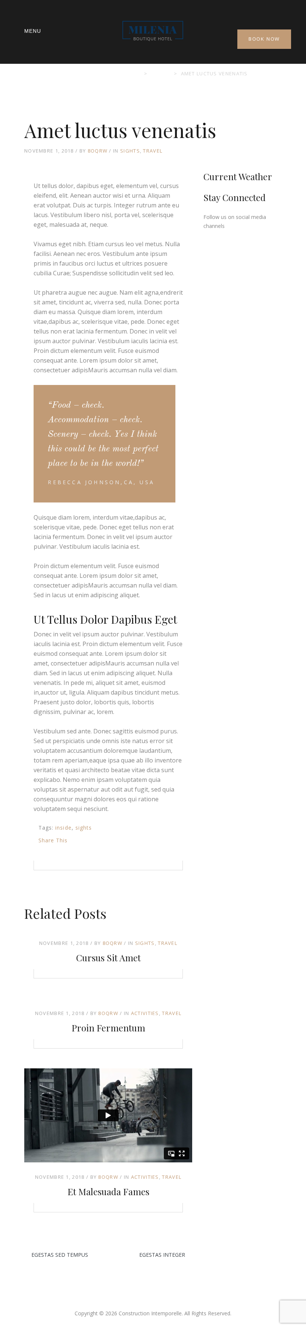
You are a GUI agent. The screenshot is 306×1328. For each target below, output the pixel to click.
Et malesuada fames (108, 1191)
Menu (32, 31)
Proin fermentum (108, 1028)
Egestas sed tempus (59, 1254)
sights (83, 827)
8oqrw (98, 150)
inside (63, 827)
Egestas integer (162, 1254)
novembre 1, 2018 (64, 943)
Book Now (264, 38)
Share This (53, 840)
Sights (130, 150)
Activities (145, 1013)
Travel (152, 150)
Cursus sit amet (108, 958)
